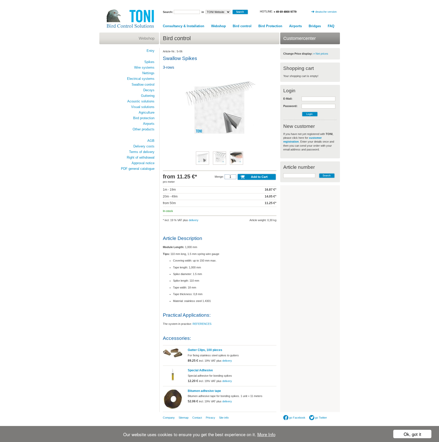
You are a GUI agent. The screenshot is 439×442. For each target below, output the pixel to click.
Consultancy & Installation (183, 26)
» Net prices (320, 53)
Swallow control (143, 84)
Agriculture (146, 112)
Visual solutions (142, 107)
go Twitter (320, 417)
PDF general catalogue (137, 169)
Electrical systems (140, 79)
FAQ (331, 26)
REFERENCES (202, 323)
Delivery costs (143, 146)
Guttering (147, 96)
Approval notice (143, 163)
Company (169, 417)
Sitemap (184, 417)
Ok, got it (412, 434)
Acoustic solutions (140, 101)
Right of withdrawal (140, 157)
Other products (143, 129)
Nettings (148, 73)
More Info (266, 434)
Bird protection (143, 118)
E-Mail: (287, 98)
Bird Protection (270, 26)
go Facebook (296, 417)
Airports (295, 26)
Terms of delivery (141, 152)
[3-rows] (219, 146)
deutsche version (326, 11)
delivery (193, 220)
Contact (197, 417)
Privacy (210, 417)
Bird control (242, 26)
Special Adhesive (200, 370)
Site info (224, 417)
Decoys (148, 90)
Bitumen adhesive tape (204, 391)
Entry (150, 51)
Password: (290, 106)
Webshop (218, 26)
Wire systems (144, 67)
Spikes (149, 62)
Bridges (315, 26)
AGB (150, 141)
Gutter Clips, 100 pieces (205, 350)
